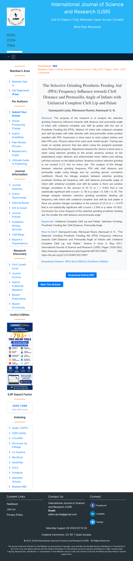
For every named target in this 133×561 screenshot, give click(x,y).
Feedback (12, 503)
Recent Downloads (18, 305)
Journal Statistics (17, 186)
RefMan (104, 261)
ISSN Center (19, 433)
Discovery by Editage (19, 445)
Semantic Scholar (17, 479)
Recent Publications (19, 296)
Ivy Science (18, 452)
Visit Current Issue (19, 266)
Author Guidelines (18, 135)
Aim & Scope (19, 207)
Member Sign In (19, 83)
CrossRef (17, 438)
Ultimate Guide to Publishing (20, 162)
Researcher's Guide (19, 153)
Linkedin (100, 513)
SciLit (15, 467)
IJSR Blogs (18, 234)
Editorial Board (20, 202)
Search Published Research (17, 286)
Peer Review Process (19, 144)
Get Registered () (20, 92)
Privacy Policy (15, 514)
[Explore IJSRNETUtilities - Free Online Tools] (20, 356)
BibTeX (82, 261)
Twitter (99, 522)
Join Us (11, 509)
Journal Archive (16, 275)
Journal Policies (16, 215)
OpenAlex (17, 462)
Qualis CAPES (20, 427)
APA (67, 261)
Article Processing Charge (18, 124)
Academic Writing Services (18, 225)
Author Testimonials (19, 195)
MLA (74, 261)
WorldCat (17, 457)
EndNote (93, 261)
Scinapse (17, 472)
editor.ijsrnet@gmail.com (62, 514)
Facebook (101, 505)
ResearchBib (19, 486)
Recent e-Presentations (20, 241)
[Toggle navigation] (11, 56)
